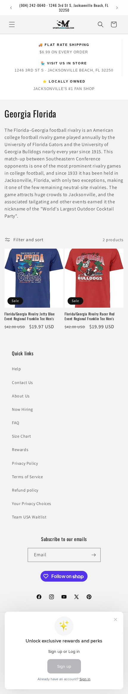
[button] (11, 24)
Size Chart (21, 436)
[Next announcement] (117, 7)
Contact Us (22, 382)
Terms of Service (27, 476)
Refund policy (25, 490)
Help (16, 368)
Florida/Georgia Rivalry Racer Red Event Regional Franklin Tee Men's (90, 316)
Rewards (20, 449)
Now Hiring (22, 409)
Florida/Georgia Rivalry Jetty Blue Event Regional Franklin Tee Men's (29, 316)
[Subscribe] (93, 555)
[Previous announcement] (11, 7)
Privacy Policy (25, 463)
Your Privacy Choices (31, 503)
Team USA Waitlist (29, 517)
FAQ (15, 422)
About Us (21, 396)
